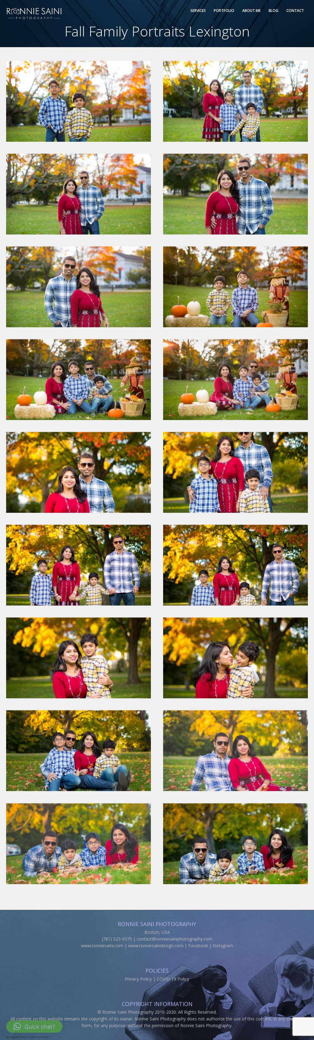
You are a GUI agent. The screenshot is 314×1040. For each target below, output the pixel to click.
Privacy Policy (138, 979)
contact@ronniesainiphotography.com (175, 939)
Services (198, 10)
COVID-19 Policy (173, 979)
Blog (273, 10)
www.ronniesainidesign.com (155, 945)
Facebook (198, 945)
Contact (295, 10)
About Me (251, 10)
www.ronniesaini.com (102, 945)
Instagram (223, 945)
